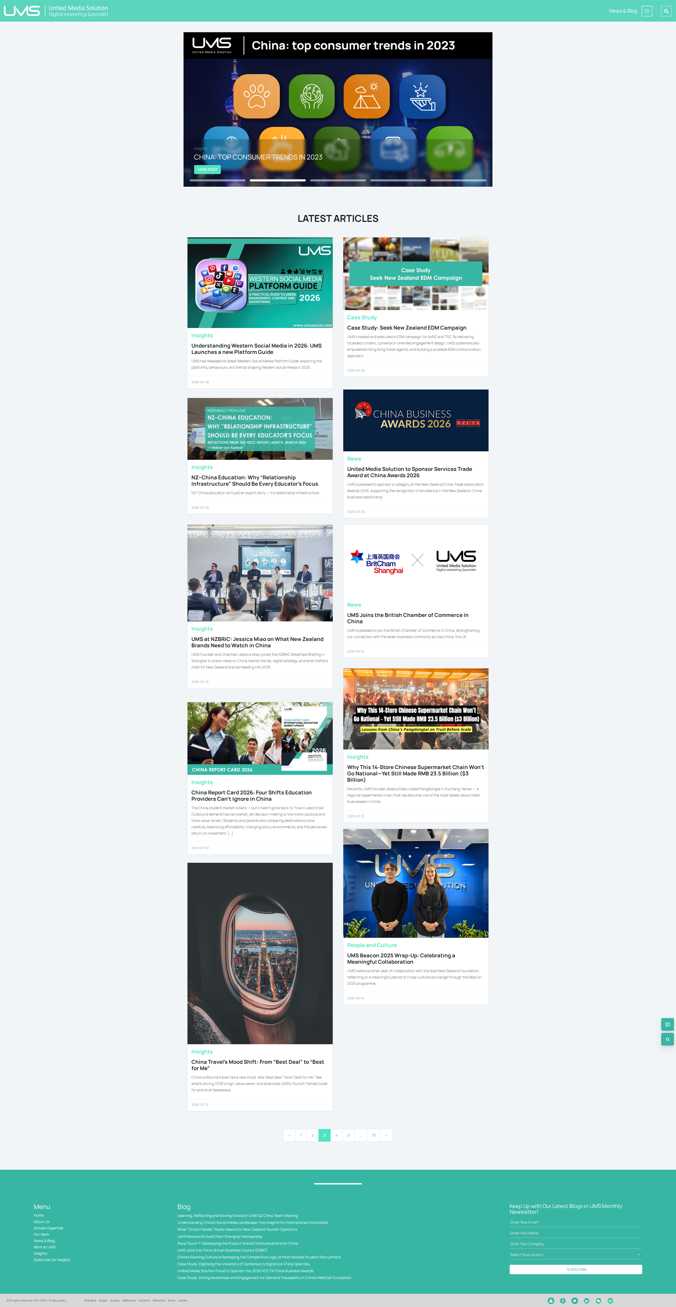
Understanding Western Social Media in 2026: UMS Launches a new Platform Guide (256, 348)
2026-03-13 (355, 816)
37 (374, 1135)
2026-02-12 (199, 1104)
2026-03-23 (200, 507)
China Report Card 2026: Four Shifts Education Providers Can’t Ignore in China (251, 795)
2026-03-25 (356, 511)
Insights (202, 335)
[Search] (667, 1039)
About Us (41, 1221)
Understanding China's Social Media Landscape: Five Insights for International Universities (252, 1222)
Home (39, 1215)
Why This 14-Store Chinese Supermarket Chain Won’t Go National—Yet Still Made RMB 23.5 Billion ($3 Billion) (415, 773)
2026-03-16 (355, 651)
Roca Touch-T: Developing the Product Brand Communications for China (237, 1243)
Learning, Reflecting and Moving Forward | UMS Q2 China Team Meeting (237, 1215)
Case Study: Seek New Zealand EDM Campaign (407, 327)
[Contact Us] (667, 1024)
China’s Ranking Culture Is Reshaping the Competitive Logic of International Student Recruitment (259, 1256)
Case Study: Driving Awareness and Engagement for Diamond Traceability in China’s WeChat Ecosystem (264, 1277)
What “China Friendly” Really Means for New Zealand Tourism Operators (237, 1229)
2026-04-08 (200, 382)
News (354, 458)
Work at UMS (45, 1246)
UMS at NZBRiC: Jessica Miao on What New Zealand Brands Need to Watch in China (257, 642)
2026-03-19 (199, 682)
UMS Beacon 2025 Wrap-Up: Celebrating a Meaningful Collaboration (401, 958)
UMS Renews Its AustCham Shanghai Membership (219, 1236)
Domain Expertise (48, 1227)
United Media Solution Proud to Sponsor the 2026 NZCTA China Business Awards (245, 1270)
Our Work (41, 1234)
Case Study (362, 317)
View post (207, 169)
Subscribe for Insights (52, 1259)
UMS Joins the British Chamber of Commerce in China (408, 618)
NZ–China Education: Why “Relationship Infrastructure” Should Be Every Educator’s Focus (254, 480)
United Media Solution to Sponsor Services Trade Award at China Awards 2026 (409, 472)
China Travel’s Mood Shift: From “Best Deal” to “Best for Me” (257, 1065)
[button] (338, 169)
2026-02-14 (355, 998)
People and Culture (372, 945)
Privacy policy (57, 1300)
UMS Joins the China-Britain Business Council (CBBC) (222, 1250)
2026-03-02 (200, 848)
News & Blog (44, 1240)
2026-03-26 (356, 370)
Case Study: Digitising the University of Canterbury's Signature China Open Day (243, 1263)
